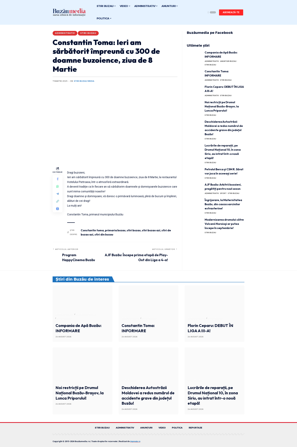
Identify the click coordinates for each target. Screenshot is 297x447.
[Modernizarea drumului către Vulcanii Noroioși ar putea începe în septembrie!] (194, 223)
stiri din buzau (104, 234)
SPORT (223, 193)
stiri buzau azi (151, 230)
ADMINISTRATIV (65, 33)
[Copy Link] (57, 201)
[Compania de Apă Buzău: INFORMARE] (194, 56)
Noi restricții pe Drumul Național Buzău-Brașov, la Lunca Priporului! (222, 106)
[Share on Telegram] (57, 193)
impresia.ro (135, 441)
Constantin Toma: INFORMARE (138, 328)
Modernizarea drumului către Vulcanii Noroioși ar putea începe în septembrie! (224, 224)
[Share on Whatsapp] (57, 186)
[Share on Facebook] (57, 179)
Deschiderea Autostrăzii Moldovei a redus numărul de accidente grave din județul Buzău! (148, 395)
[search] (204, 12)
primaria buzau (115, 230)
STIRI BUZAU (88, 33)
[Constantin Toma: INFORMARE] (194, 75)
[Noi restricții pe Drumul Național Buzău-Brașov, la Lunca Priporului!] (194, 106)
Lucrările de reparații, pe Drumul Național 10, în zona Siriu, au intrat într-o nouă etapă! (213, 395)
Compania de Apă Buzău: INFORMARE (78, 328)
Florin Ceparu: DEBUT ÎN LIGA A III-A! (210, 328)
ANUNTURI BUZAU (228, 61)
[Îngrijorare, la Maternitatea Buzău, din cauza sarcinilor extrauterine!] (194, 204)
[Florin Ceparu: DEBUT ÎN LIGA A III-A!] (194, 90)
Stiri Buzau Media (84, 81)
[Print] (57, 208)
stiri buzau (134, 230)
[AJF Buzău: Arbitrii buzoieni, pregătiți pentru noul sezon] (194, 188)
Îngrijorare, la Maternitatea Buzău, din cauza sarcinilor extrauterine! (223, 204)
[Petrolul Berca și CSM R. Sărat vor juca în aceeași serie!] (194, 173)
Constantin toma (92, 230)
